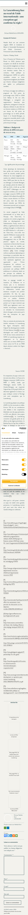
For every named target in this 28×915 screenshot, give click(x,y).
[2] (4, 532)
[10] (11, 251)
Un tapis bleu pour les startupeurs (14, 718)
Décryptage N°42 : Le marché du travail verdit (14, 774)
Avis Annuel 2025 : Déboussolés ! (14, 809)
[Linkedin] (11, 835)
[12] (18, 330)
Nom (6, 879)
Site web (6, 894)
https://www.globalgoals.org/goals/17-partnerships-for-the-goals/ (14, 653)
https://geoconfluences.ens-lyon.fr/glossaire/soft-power (13, 614)
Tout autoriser (14, 481)
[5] (4, 566)
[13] (12, 416)
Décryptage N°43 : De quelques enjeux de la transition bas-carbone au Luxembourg (14, 755)
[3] (4, 548)
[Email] (16, 835)
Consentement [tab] (6, 432)
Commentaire (8, 855)
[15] (10, 496)
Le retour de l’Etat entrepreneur (14, 735)
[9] (20, 237)
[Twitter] (8, 835)
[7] (21, 196)
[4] (4, 557)
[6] (4, 579)
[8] (20, 207)
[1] (4, 520)
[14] (5, 672)
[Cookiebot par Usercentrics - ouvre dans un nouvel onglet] (19, 428)
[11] (9, 316)
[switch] (24, 464)
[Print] (13, 835)
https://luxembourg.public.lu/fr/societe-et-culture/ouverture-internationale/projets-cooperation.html (15, 664)
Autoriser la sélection (14, 485)
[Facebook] (5, 835)
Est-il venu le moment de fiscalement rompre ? (14, 792)
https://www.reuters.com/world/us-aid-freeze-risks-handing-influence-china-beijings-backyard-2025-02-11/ (14, 626)
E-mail (6, 886)
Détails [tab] (14, 432)
